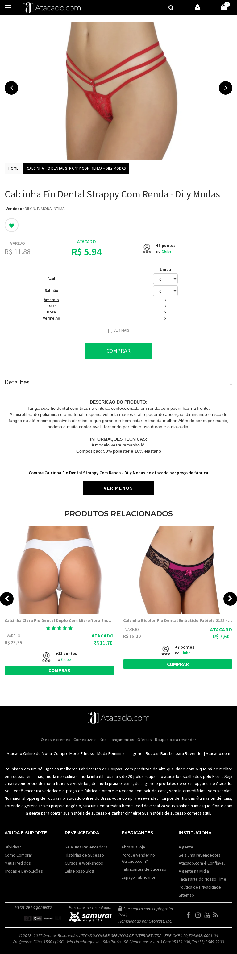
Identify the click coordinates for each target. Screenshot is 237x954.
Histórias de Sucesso (84, 855)
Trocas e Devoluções (24, 871)
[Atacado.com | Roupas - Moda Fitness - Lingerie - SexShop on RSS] (217, 915)
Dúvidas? (13, 847)
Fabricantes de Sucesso (144, 869)
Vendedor (15, 208)
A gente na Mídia (194, 871)
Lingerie (135, 753)
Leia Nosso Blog (79, 871)
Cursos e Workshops (84, 863)
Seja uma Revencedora (86, 847)
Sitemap (186, 895)
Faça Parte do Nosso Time (202, 879)
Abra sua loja (133, 847)
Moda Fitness (81, 753)
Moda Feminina (111, 753)
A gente (186, 847)
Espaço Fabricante (139, 877)
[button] (59, 628)
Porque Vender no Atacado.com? (138, 858)
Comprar (118, 350)
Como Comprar (18, 855)
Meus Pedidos (18, 863)
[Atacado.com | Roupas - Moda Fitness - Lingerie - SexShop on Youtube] (208, 915)
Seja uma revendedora (200, 855)
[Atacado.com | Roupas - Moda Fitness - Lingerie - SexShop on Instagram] (199, 915)
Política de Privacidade (200, 887)
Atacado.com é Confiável (202, 863)
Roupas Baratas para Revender (174, 753)
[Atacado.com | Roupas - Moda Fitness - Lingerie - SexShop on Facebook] (190, 915)
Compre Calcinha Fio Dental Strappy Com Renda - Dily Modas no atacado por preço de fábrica (118, 472)
